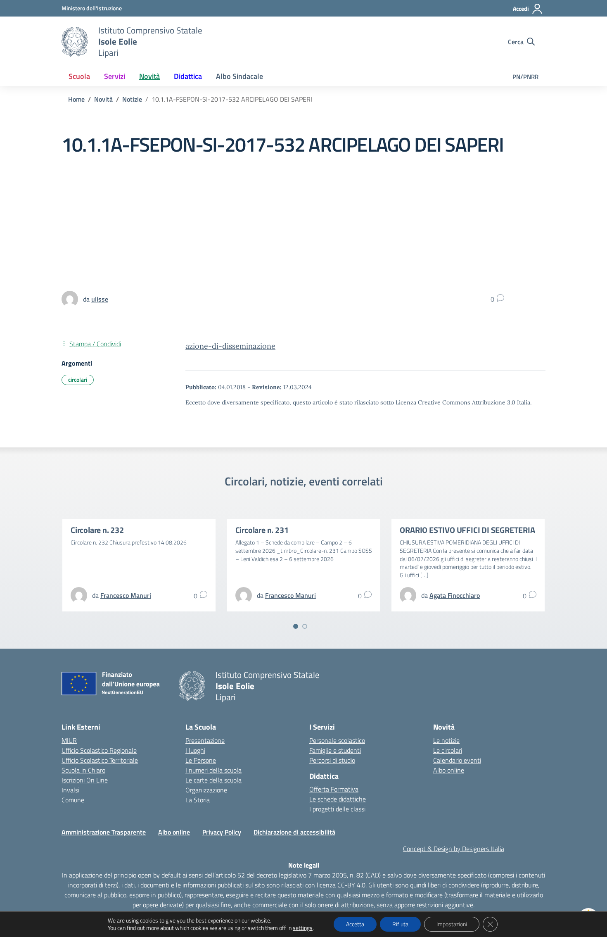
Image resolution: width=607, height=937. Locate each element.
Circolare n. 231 (262, 529)
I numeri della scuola (213, 770)
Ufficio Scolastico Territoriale (100, 760)
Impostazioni (451, 924)
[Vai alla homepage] (75, 42)
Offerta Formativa (333, 789)
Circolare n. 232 (97, 529)
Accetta (355, 924)
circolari (77, 379)
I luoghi (195, 750)
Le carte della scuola (213, 780)
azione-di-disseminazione (230, 346)
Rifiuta (400, 924)
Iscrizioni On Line (85, 780)
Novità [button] (149, 76)
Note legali (303, 865)
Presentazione (205, 740)
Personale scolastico (337, 740)
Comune (73, 800)
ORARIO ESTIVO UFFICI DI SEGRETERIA (467, 529)
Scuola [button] (79, 76)
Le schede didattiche (337, 799)
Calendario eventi (457, 760)
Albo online (448, 770)
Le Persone (200, 760)
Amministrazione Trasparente (104, 832)
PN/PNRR (525, 76)
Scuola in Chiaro (83, 770)
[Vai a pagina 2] (304, 626)
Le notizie (446, 740)
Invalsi (70, 790)
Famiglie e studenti (335, 750)
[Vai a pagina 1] (295, 626)
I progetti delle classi (337, 809)
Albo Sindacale (239, 76)
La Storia (197, 800)
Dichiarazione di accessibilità (294, 832)
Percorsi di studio (332, 760)
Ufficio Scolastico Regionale (99, 750)
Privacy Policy (221, 832)
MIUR (69, 740)
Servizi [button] (114, 76)
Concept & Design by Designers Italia (453, 849)
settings (303, 928)
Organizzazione (206, 790)
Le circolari (447, 750)
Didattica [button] (188, 76)
